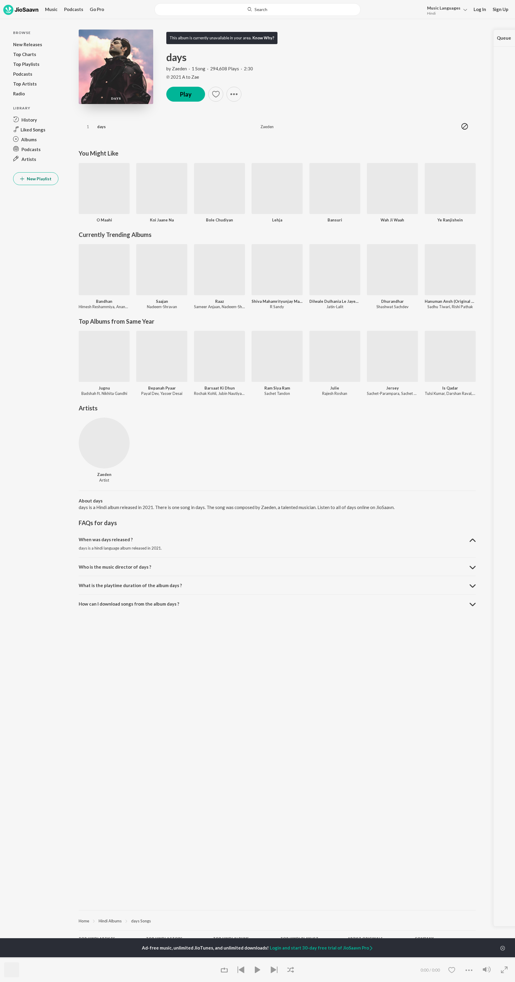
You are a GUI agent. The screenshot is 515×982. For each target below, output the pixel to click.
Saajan (162, 301)
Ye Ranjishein (450, 220)
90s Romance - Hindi (298, 957)
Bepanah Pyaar (162, 388)
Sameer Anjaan (207, 306)
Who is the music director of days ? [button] (115, 567)
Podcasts (73, 9)
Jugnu (104, 388)
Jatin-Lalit (334, 306)
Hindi (431, 13)
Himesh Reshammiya (96, 306)
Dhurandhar (392, 301)
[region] (277, 920)
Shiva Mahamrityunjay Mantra (277, 301)
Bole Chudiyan (219, 220)
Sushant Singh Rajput (164, 957)
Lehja (277, 220)
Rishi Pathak (462, 306)
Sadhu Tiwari (438, 306)
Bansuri (335, 220)
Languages (443, 7)
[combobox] (257, 9)
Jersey (392, 388)
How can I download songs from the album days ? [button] (129, 603)
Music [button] (51, 9)
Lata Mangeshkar (93, 957)
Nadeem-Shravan (162, 306)
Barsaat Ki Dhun (219, 388)
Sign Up (500, 9)
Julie (334, 388)
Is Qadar (450, 388)
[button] (445, 9)
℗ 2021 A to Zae (182, 77)
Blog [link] (419, 957)
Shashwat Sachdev (392, 306)
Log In (480, 9)
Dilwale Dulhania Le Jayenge (334, 301)
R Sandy (277, 306)
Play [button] (186, 94)
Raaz (219, 301)
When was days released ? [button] (106, 539)
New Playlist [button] (39, 178)
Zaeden (179, 68)
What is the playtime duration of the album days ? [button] (130, 585)
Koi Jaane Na (162, 220)
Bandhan (104, 301)
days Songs (141, 921)
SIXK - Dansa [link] (359, 957)
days (101, 126)
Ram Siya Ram (277, 388)
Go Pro (97, 9)
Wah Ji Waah (392, 220)
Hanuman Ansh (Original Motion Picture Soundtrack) (450, 301)
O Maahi (104, 220)
